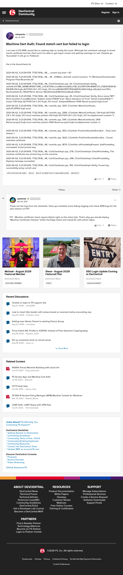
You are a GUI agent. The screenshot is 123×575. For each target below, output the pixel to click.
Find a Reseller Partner (29, 523)
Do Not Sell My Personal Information (85, 559)
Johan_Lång (30, 389)
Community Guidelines (28, 502)
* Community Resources (18, 443)
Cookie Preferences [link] (61, 564)
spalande (21, 199)
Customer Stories (61, 500)
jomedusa (30, 324)
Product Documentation (61, 491)
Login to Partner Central (28, 531)
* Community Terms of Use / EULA (23, 438)
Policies (38, 559)
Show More (63, 348)
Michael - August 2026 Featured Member (18, 273)
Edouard (28, 380)
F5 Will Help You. (22, 422)
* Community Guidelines (18, 435)
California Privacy (60, 559)
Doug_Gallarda (32, 370)
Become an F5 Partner (29, 529)
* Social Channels (15, 459)
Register (106, 12)
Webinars (61, 502)
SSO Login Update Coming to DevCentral (101, 273)
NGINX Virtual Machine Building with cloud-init (35, 367)
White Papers (61, 494)
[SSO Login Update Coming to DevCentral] (102, 252)
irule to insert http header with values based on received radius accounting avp (51, 312)
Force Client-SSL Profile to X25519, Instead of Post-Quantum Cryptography (50, 330)
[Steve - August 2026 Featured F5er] (61, 252)
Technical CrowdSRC (29, 500)
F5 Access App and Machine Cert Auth (31, 377)
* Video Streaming (15, 462)
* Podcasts (11, 457)
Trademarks (27, 559)
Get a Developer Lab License (28, 508)
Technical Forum (12, 21)
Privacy (47, 559)
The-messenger (32, 408)
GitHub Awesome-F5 (16, 467)
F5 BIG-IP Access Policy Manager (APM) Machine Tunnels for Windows (47, 395)
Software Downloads (94, 500)
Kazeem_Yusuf (32, 315)
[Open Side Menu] (4, 12)
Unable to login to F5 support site (29, 302)
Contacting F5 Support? (18, 424)
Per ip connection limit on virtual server (31, 340)
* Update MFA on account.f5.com (22, 449)
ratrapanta (20, 34)
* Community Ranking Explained (22, 441)
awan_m (30, 343)
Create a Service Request (94, 497)
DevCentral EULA (29, 505)
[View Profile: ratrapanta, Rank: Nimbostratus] (10, 36)
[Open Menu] (119, 21)
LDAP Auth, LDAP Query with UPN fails (31, 405)
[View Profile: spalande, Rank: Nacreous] (13, 200)
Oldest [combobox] (116, 190)
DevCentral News (12, 279)
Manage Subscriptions (94, 491)
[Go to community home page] (21, 12)
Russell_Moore (32, 398)
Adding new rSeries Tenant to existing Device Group (38, 321)
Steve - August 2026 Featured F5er (57, 273)
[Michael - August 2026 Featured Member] (20, 252)
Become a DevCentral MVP (28, 511)
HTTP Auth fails (20, 386)
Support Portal (94, 502)
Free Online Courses (61, 505)
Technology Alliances (28, 526)
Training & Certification (61, 508)
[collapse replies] (3, 198)
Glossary (61, 497)
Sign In (115, 12)
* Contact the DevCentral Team (21, 446)
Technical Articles (28, 497)
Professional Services (94, 494)
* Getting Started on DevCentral (22, 433)
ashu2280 (30, 306)
